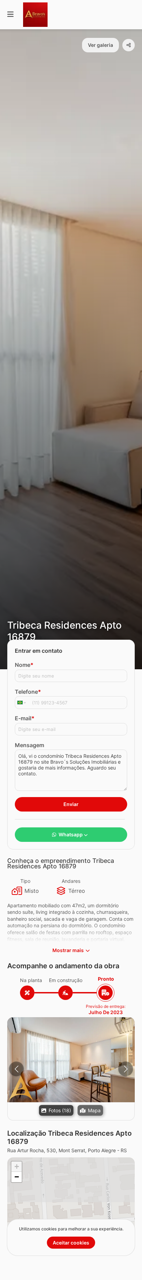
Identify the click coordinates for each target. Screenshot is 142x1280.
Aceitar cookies (71, 1243)
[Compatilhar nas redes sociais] (128, 45)
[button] (71, 1059)
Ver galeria (100, 45)
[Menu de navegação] (10, 14)
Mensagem (29, 745)
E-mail (24, 718)
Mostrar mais (68, 950)
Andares (71, 881)
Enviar (71, 804)
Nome (24, 664)
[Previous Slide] (16, 1069)
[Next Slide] (125, 1069)
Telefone (28, 691)
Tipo (25, 881)
